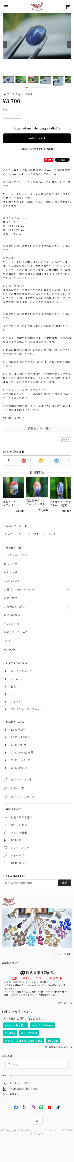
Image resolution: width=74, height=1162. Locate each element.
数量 (5, 109)
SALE (7, 641)
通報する (65, 439)
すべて (10, 460)
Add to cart (37, 138)
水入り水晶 (10, 572)
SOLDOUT (10, 649)
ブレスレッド (12, 624)
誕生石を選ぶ (12, 615)
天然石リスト (12, 581)
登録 (64, 882)
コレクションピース (16, 555)
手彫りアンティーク (16, 632)
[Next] (69, 44)
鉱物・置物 (10, 598)
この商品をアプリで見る (37, 428)
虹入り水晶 (10, 564)
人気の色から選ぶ (15, 606)
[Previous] (5, 44)
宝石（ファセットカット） (20, 589)
